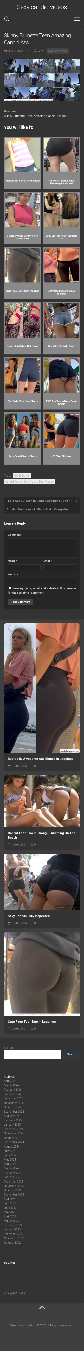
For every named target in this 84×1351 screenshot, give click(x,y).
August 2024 (12, 1146)
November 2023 (14, 1185)
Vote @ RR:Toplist (15, 1293)
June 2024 (10, 1155)
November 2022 (14, 1238)
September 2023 (14, 1194)
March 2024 (11, 1168)
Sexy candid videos (42, 7)
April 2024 (10, 1164)
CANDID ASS (22, 475)
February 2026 (13, 1089)
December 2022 (13, 1233)
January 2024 (12, 1177)
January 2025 (12, 1124)
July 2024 (10, 1150)
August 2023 (12, 1199)
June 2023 (10, 1207)
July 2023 (10, 1203)
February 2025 (13, 1120)
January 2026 (12, 1094)
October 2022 (12, 1242)
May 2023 (10, 1212)
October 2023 (12, 1190)
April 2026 (10, 1081)
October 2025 (12, 1107)
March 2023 (11, 1220)
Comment (15, 534)
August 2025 (12, 1115)
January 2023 (12, 1229)
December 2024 (13, 1129)
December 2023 (13, 1181)
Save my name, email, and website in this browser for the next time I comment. (42, 590)
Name (12, 560)
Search (8, 1047)
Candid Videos (57, 51)
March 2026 (11, 1085)
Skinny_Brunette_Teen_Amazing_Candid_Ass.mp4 (36, 116)
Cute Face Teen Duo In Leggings (32, 1021)
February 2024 (13, 1172)
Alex (41, 51)
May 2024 (10, 1159)
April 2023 (10, 1216)
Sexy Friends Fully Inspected (29, 916)
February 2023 (13, 1225)
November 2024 (14, 1133)
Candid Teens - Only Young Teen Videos (29, 481)
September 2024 (14, 1142)
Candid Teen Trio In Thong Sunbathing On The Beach (41, 835)
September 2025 (14, 1111)
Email (48, 560)
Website (13, 574)
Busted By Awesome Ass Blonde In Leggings (40, 759)
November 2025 (14, 1102)
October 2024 (12, 1137)
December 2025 (13, 1098)
